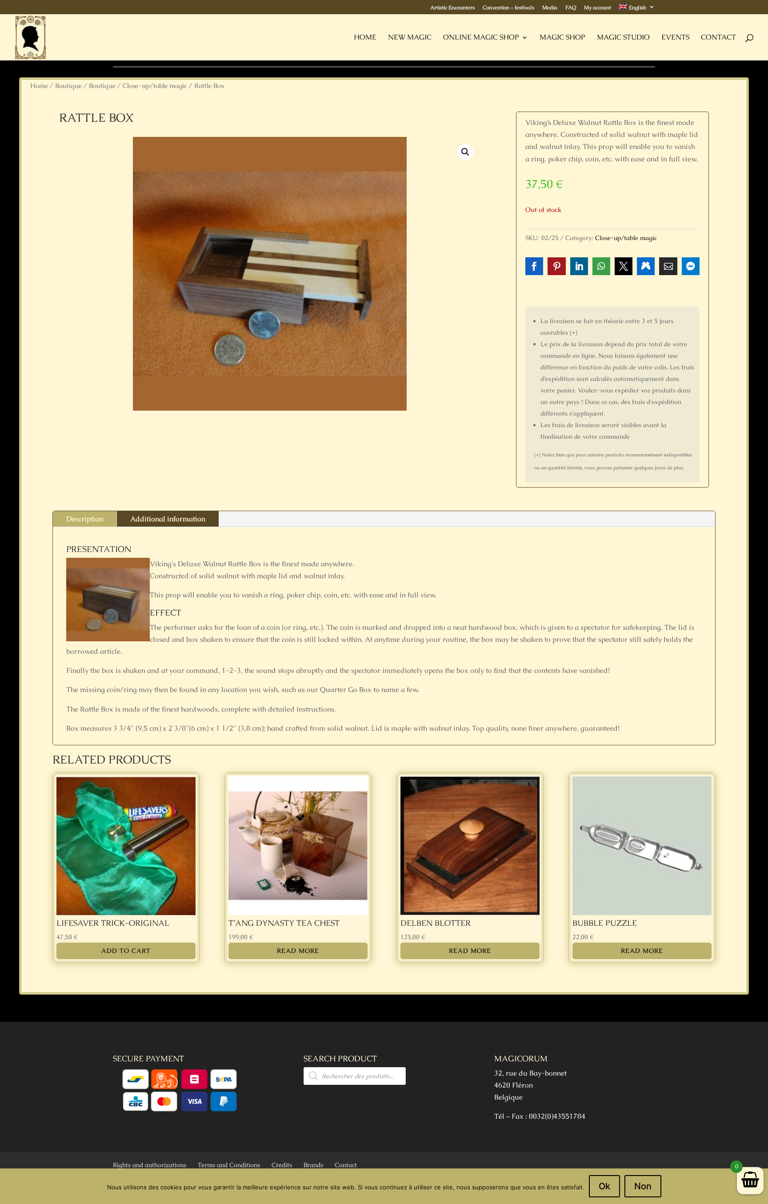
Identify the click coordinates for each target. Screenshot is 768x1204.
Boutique (68, 85)
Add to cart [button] (126, 951)
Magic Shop (562, 38)
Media (549, 8)
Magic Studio (623, 38)
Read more (298, 951)
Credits (282, 1165)
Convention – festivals (508, 8)
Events (675, 38)
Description (84, 519)
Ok (604, 1186)
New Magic (410, 38)
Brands (313, 1165)
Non (643, 1186)
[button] (465, 152)
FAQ (570, 8)
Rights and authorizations (149, 1165)
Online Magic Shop (481, 38)
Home (365, 38)
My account (597, 8)
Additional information (167, 519)
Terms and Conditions (229, 1165)
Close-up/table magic (155, 85)
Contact (718, 38)
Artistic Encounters (452, 8)
